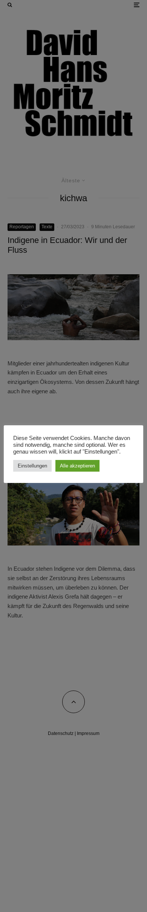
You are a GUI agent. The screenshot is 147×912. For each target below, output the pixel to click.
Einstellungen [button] (32, 466)
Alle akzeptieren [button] (77, 466)
